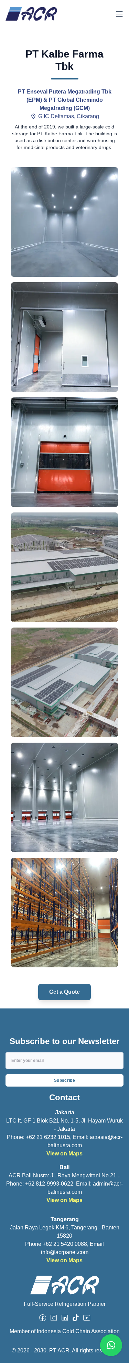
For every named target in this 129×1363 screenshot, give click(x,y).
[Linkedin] (65, 1318)
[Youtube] (87, 1318)
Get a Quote (64, 992)
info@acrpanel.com (64, 1252)
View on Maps (64, 1153)
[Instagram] (54, 1318)
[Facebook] (43, 1318)
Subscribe (64, 1080)
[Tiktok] (76, 1318)
